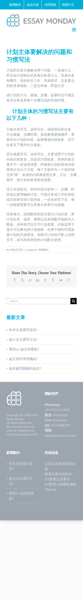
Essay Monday (15, 419)
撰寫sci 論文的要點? (24, 349)
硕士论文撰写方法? (23, 339)
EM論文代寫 (16, 249)
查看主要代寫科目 (58, 474)
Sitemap (51, 489)
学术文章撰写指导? (23, 330)
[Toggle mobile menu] (74, 29)
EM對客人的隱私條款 (61, 484)
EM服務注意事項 (57, 479)
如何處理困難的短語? (25, 368)
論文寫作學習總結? (23, 359)
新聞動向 (44, 249)
